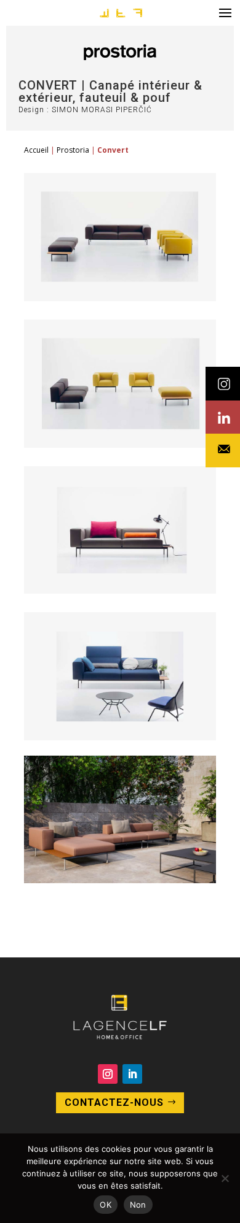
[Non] (224, 1178)
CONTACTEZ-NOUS (114, 1102)
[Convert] (120, 298)
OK (105, 1205)
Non (138, 1205)
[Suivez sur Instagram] (108, 1074)
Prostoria (73, 150)
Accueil (36, 150)
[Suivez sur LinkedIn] (132, 1074)
